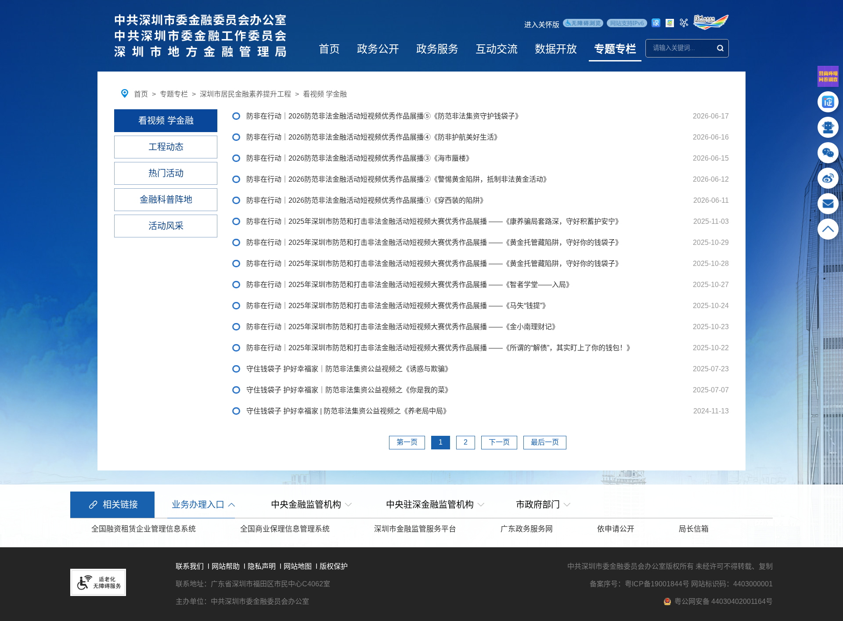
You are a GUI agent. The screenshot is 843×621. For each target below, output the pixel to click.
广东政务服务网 (527, 529)
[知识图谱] (684, 23)
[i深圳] (656, 23)
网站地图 (298, 566)
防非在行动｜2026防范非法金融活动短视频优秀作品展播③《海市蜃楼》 (359, 158)
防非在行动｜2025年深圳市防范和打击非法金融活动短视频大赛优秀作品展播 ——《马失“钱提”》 (397, 305)
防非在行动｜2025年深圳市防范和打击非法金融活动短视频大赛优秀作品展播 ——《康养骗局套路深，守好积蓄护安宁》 (434, 221)
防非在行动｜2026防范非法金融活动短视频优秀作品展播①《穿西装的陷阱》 (366, 200)
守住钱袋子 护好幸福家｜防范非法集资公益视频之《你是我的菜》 (349, 390)
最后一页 (545, 442)
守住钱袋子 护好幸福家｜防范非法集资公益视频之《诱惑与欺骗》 (349, 369)
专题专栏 (615, 49)
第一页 (407, 442)
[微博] (828, 182)
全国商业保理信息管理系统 (285, 529)
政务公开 (378, 49)
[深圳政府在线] (711, 22)
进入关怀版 (541, 25)
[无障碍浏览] (583, 24)
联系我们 (190, 566)
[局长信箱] (828, 207)
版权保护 (334, 566)
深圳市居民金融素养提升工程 (245, 94)
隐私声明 (262, 566)
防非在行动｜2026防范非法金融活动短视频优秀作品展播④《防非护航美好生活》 (373, 137)
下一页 (499, 442)
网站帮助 (226, 566)
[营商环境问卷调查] (828, 84)
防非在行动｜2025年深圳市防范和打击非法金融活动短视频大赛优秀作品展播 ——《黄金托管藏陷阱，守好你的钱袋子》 (434, 242)
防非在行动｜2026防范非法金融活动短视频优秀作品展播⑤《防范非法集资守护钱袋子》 (384, 116)
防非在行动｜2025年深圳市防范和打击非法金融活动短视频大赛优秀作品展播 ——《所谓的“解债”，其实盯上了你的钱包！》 (440, 348)
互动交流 (497, 49)
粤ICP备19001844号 (657, 584)
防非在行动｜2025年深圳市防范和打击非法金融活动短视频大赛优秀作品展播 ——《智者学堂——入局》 (409, 284)
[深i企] (828, 105)
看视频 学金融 (325, 94)
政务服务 (437, 49)
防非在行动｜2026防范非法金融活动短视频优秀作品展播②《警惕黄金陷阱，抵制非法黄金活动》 (398, 179)
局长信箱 (694, 529)
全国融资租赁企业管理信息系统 (143, 529)
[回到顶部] (828, 233)
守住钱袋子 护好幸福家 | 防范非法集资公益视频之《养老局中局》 (348, 411)
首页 (329, 49)
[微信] (828, 156)
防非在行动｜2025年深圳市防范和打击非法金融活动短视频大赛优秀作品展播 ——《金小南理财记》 (402, 326)
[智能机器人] (828, 131)
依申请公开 (615, 529)
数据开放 (556, 49)
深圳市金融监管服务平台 (415, 529)
